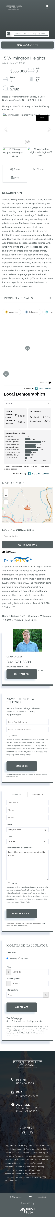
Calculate (21, 1007)
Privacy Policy (25, 755)
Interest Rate (12, 990)
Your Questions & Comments (19, 847)
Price (8, 967)
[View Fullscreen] (6, 501)
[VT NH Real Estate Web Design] (27, 1211)
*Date (9, 824)
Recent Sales (22, 667)
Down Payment (13, 978)
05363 (8, 620)
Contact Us (16, 794)
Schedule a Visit (38, 794)
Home (5, 616)
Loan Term (11, 952)
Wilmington (46, 616)
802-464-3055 (27, 45)
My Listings (11, 667)
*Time (9, 836)
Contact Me (21, 674)
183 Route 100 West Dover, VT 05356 (28, 1109)
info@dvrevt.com (27, 1095)
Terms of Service (18, 926)
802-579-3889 (18, 662)
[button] (8, 33)
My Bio (40, 670)
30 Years (13, 958)
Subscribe (22, 766)
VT (23, 616)
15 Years (24, 958)
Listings (15, 616)
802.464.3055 (25, 1083)
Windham (32, 616)
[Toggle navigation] (47, 6)
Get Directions (27, 545)
